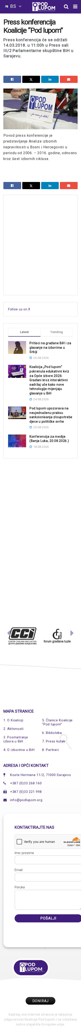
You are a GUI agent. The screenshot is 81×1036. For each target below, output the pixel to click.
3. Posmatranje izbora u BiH (15, 739)
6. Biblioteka (52, 733)
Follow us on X (19, 309)
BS (13, 6)
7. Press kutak (53, 741)
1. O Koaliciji (13, 720)
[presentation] (9, 634)
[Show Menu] (75, 6)
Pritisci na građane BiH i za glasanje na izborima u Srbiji (50, 347)
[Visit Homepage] (43, 6)
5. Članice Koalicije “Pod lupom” (57, 722)
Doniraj (40, 1001)
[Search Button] (66, 6)
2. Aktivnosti (13, 729)
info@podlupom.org (26, 800)
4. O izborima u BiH (18, 750)
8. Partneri (50, 750)
